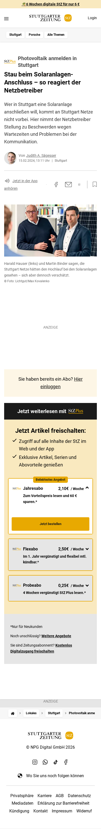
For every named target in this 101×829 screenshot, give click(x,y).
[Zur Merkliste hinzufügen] (93, 184)
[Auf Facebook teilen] (56, 184)
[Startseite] (12, 713)
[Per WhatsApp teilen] (79, 184)
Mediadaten (22, 803)
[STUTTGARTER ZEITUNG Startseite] (50, 18)
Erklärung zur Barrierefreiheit (63, 803)
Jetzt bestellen (50, 524)
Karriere (45, 795)
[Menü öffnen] (6, 18)
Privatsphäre (21, 795)
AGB (60, 795)
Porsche (34, 35)
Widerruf (84, 811)
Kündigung (19, 811)
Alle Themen (55, 35)
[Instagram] (35, 762)
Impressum (62, 811)
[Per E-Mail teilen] (68, 184)
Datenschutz (79, 795)
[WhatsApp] (45, 762)
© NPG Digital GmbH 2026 (50, 747)
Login (92, 18)
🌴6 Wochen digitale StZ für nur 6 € (51, 4)
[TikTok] (56, 762)
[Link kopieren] (46, 184)
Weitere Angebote (56, 636)
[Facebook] (66, 762)
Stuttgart (15, 35)
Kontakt (40, 811)
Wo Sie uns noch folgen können (55, 775)
